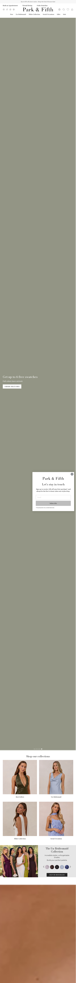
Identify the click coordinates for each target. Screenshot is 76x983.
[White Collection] (20, 819)
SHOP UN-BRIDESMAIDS (57, 875)
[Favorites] (68, 9)
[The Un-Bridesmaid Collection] (56, 777)
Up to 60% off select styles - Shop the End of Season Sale (38, 2)
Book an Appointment (10, 5)
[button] (64, 9)
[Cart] (72, 9)
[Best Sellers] (20, 777)
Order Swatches (42, 5)
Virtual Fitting (27, 5)
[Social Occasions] (56, 819)
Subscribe (53, 503)
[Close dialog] (72, 474)
